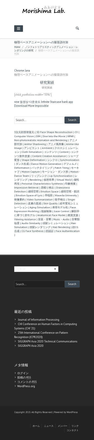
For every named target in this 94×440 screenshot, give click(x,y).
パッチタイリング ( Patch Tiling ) (50, 167)
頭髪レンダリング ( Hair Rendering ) (51, 227)
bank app (67, 102)
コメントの (27, 382)
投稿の (24, 377)
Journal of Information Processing (38, 320)
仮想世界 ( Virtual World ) (58, 179)
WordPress (72, 412)
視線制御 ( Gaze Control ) (56, 211)
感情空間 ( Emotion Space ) (44, 191)
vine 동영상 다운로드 (27, 102)
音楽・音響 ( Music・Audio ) (54, 219)
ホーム (36, 425)
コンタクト (73, 430)
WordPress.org (26, 386)
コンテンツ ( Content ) (57, 151)
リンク (75, 425)
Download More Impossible (31, 106)
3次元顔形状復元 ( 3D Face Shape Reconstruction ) (44, 132)
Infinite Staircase (51, 102)
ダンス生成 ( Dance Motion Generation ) (39, 163)
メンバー (62, 425)
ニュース (49, 425)
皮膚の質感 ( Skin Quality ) (43, 203)
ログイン (23, 373)
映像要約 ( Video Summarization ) (34, 199)
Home (17, 46)
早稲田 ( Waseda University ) (61, 195)
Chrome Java (22, 70)
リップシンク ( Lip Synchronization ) (52, 175)
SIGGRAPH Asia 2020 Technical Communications (47, 341)
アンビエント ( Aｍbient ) (39, 148)
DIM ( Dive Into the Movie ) (51, 136)
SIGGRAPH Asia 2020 (30, 346)
